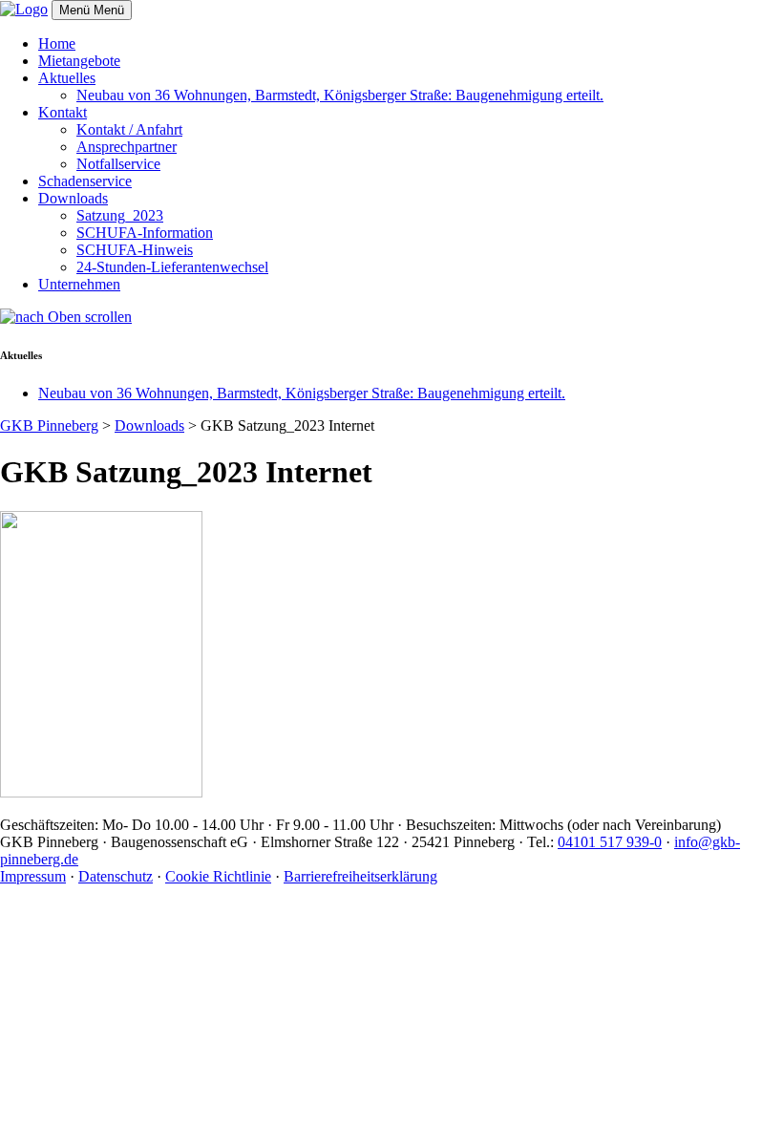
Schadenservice (85, 181)
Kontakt (62, 112)
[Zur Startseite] (24, 9)
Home (56, 43)
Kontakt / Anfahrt (129, 129)
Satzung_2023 (119, 215)
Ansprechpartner (126, 146)
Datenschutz (115, 876)
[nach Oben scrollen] (66, 316)
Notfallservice (118, 164)
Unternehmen (79, 284)
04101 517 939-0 (610, 842)
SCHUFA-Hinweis (134, 250)
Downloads (73, 198)
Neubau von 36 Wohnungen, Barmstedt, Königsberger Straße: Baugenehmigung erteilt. (339, 95)
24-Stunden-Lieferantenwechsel (172, 267)
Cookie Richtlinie (218, 876)
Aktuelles (66, 78)
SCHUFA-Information (144, 232)
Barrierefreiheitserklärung (360, 876)
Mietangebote (79, 61)
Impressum (33, 876)
